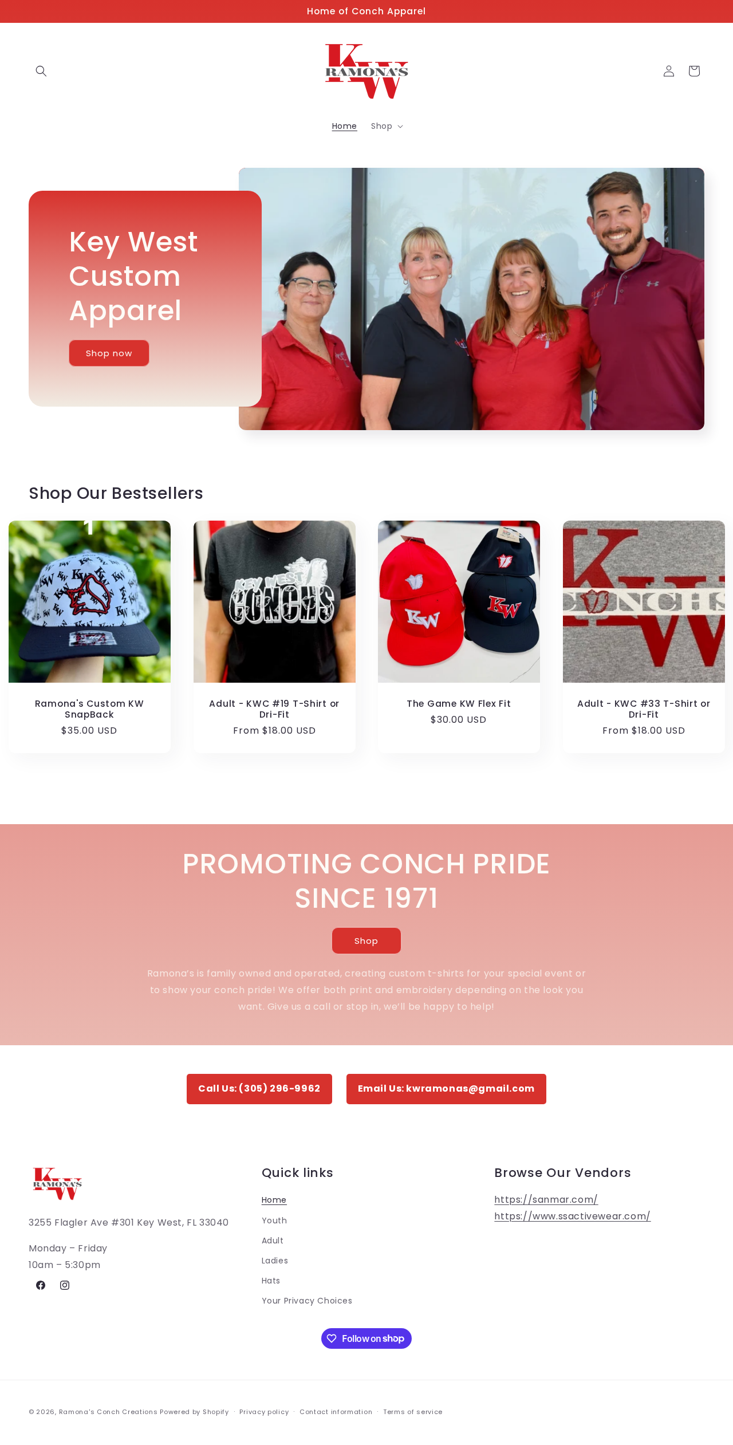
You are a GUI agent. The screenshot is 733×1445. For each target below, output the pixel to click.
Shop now (109, 353)
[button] (41, 71)
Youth (274, 1220)
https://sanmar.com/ (546, 1199)
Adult (273, 1240)
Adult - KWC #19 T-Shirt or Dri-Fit (274, 709)
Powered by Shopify (194, 1411)
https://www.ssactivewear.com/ (572, 1215)
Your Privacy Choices (307, 1300)
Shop (366, 941)
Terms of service (413, 1411)
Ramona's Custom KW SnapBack (89, 709)
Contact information (335, 1411)
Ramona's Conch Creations (108, 1411)
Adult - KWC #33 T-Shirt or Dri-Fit (643, 709)
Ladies (275, 1260)
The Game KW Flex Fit (459, 703)
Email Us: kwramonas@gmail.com (446, 1088)
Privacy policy (264, 1411)
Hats (271, 1280)
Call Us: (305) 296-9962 (259, 1088)
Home (274, 1199)
